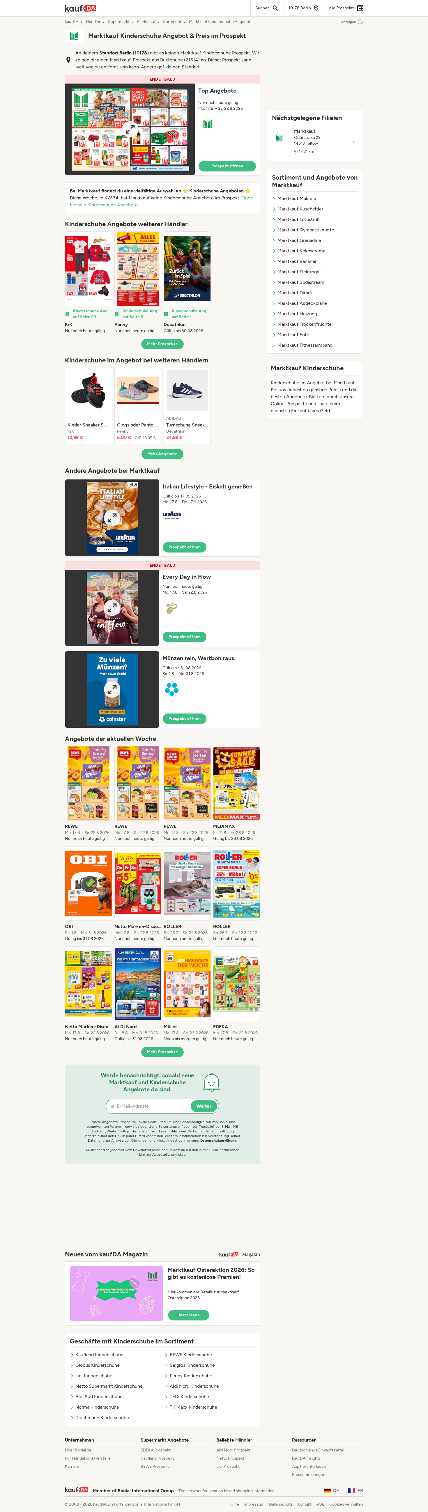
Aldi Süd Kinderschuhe (99, 1396)
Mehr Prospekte (162, 343)
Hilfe (234, 1504)
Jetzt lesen (189, 1315)
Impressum (254, 1504)
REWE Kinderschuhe (191, 1354)
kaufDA (71, 22)
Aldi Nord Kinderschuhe (194, 1386)
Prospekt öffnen (227, 166)
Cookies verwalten (346, 1504)
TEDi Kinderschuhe (189, 1396)
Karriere (72, 1466)
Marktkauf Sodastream (300, 282)
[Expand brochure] (130, 129)
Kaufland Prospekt (157, 1458)
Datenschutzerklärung (218, 1141)
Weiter (204, 1106)
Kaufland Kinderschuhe (99, 1354)
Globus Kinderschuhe (97, 1365)
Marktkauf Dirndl (294, 292)
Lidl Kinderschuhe (93, 1375)
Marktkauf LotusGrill (298, 219)
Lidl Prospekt (228, 1466)
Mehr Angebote (162, 454)
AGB (320, 1504)
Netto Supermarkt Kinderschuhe (109, 1386)
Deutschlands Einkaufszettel (318, 1450)
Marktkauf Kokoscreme (301, 251)
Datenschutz (281, 1504)
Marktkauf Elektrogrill (299, 272)
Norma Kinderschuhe (97, 1407)
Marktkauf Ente (293, 334)
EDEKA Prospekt (156, 1450)
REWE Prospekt (155, 1466)
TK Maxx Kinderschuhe (193, 1407)
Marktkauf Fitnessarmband (305, 345)
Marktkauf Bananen (297, 261)
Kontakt (304, 1504)
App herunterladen (309, 1466)
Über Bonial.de (78, 1450)
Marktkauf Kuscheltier (300, 209)
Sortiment (172, 22)
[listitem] (88, 282)
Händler (93, 22)
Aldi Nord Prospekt (233, 1450)
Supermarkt (119, 22)
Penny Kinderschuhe (191, 1375)
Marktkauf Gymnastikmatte (305, 230)
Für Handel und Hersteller (88, 1458)
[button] (162, 125)
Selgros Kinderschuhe (192, 1365)
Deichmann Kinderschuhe (102, 1417)
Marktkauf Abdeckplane (302, 303)
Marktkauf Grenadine (299, 240)
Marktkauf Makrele (296, 198)
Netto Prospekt (230, 1458)
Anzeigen (348, 22)
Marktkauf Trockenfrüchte (304, 324)
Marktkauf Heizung (297, 313)
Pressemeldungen (308, 1474)
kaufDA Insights (306, 1458)
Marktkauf (146, 22)
